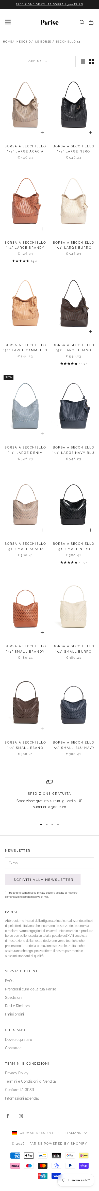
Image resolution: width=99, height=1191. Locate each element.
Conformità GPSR (19, 1090)
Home (7, 41)
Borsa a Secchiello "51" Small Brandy (25, 649)
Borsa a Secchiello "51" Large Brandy (25, 245)
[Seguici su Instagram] (20, 1116)
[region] (49, 797)
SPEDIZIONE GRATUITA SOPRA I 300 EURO (50, 4)
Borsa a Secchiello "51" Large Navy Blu (73, 450)
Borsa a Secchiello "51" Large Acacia (25, 149)
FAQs (9, 981)
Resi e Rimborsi (17, 1006)
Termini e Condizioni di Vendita (30, 1081)
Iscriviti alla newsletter (43, 880)
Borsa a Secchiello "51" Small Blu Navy (74, 745)
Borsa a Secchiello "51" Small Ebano (25, 745)
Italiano (73, 1133)
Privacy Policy (16, 1073)
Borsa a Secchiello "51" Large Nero (74, 149)
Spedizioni (13, 997)
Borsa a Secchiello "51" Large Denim (25, 450)
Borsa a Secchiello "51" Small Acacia (25, 546)
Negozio (23, 41)
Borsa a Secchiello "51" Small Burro (74, 649)
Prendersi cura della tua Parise (30, 989)
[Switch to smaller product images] (91, 61)
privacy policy (45, 892)
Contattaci (13, 1048)
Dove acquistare (18, 1040)
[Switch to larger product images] (83, 61)
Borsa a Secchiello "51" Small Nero (74, 546)
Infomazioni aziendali (22, 1098)
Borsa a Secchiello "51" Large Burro (74, 245)
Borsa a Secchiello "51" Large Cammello (25, 347)
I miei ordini (14, 1014)
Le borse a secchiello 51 (57, 41)
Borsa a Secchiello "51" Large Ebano (74, 347)
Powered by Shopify (65, 1143)
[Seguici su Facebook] (7, 1116)
